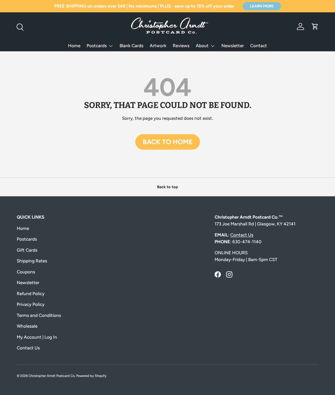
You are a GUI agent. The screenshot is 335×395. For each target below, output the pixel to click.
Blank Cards (131, 45)
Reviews (181, 45)
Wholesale (27, 326)
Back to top (167, 187)
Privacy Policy (30, 304)
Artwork (158, 45)
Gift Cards (27, 250)
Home (74, 45)
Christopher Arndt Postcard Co (52, 376)
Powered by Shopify (91, 376)
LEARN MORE (262, 6)
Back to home (168, 142)
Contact (258, 45)
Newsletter (232, 45)
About (202, 45)
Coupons (26, 271)
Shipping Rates (32, 260)
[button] (315, 26)
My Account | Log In (37, 337)
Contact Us (28, 347)
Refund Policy (30, 293)
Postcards (97, 45)
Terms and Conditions (39, 315)
